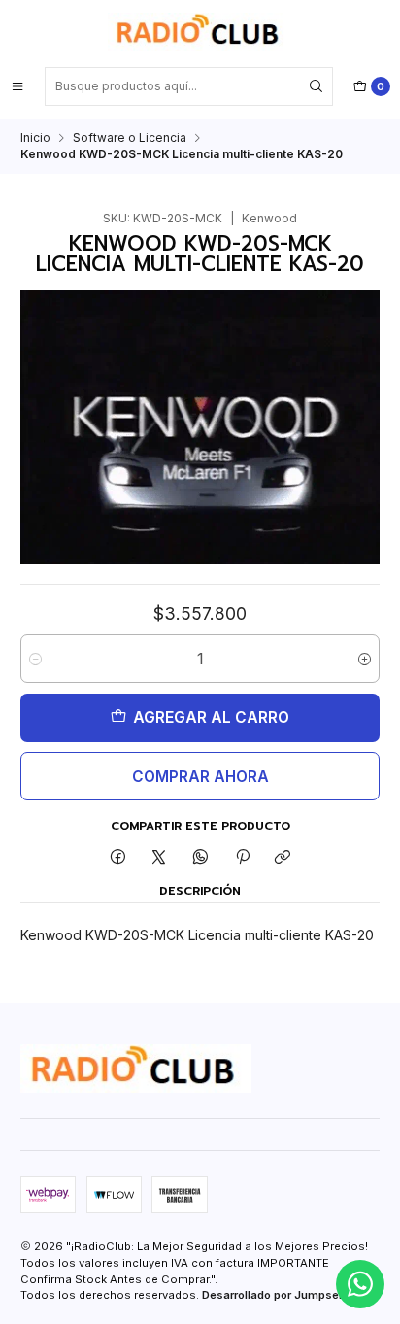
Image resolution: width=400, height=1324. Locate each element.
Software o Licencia (129, 138)
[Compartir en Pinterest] (241, 858)
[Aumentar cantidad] (364, 658)
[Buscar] (316, 86)
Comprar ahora (200, 776)
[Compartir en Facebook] (118, 858)
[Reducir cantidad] (35, 658)
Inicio (35, 138)
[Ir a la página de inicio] (200, 32)
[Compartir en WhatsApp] (201, 858)
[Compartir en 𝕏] (159, 858)
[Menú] (17, 86)
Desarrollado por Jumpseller (278, 1295)
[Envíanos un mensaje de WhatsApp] (360, 1284)
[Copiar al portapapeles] (283, 858)
